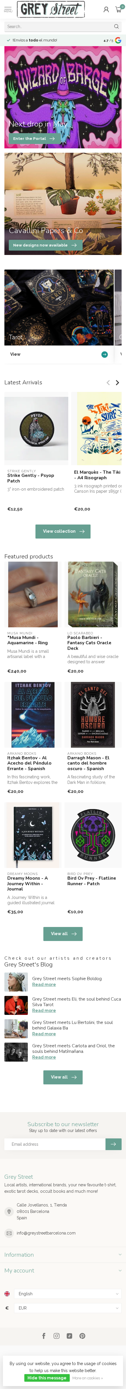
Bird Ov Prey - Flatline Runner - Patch (91, 881)
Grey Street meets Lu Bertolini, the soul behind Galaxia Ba (72, 1025)
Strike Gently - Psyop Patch (30, 478)
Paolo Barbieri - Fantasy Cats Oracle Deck (89, 643)
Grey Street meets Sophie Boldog (67, 978)
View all (59, 933)
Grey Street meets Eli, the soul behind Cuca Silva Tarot (76, 1002)
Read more (44, 984)
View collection (59, 531)
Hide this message (47, 1378)
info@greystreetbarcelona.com (46, 1233)
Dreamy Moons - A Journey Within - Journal (27, 884)
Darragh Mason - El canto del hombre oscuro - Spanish (88, 763)
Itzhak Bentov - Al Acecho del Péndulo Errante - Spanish (29, 763)
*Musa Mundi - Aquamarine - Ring (27, 640)
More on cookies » (87, 1378)
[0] (118, 9)
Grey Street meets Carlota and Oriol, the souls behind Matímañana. (73, 1049)
